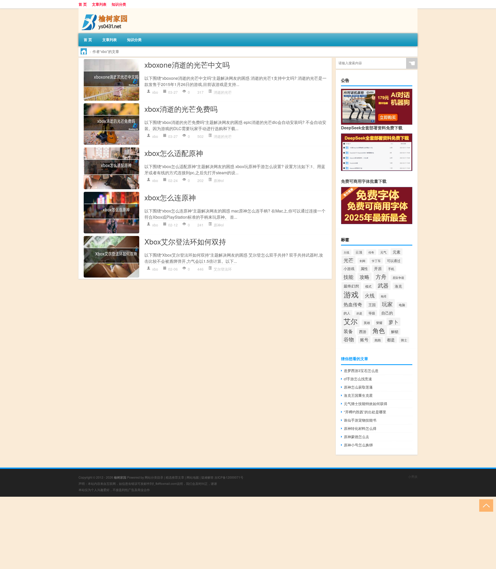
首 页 (83, 4)
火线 (370, 295)
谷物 (349, 339)
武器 (383, 285)
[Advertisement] (155, 533)
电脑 (402, 305)
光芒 (348, 260)
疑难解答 (207, 477)
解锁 (394, 331)
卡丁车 (376, 260)
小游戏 (349, 268)
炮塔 (383, 296)
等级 (371, 313)
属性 (364, 268)
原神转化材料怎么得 (360, 428)
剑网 (362, 261)
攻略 (364, 276)
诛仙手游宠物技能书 (360, 420)
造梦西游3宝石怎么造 (361, 370)
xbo (155, 92)
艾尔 (351, 321)
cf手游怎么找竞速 (358, 378)
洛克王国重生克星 (358, 395)
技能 (348, 276)
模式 (368, 286)
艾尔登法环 (223, 269)
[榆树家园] (106, 10)
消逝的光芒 (223, 92)
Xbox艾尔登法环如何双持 (185, 241)
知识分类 (119, 4)
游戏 (351, 294)
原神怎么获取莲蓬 (358, 387)
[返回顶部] (485, 505)
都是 (391, 339)
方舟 (381, 276)
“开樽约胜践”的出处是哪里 (365, 411)
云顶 (358, 252)
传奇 (371, 252)
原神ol (219, 180)
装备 (348, 331)
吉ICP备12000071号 (228, 477)
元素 (396, 252)
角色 (379, 330)
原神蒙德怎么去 (356, 436)
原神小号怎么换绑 (358, 444)
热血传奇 (353, 304)
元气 (383, 252)
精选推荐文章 (175, 477)
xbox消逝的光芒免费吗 (181, 109)
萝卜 (393, 321)
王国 (372, 304)
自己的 (387, 312)
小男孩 (412, 476)
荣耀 (379, 322)
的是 (359, 313)
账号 (364, 340)
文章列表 (99, 4)
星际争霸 (398, 277)
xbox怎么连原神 (170, 197)
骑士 (404, 340)
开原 (378, 268)
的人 (347, 313)
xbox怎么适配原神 (173, 153)
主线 (346, 252)
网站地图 (193, 477)
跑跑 (378, 340)
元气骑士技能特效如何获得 (365, 403)
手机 (391, 268)
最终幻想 (351, 286)
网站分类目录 (154, 477)
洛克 (398, 286)
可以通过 (393, 260)
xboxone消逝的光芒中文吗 (187, 64)
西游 (362, 331)
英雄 (367, 322)
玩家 (387, 304)
